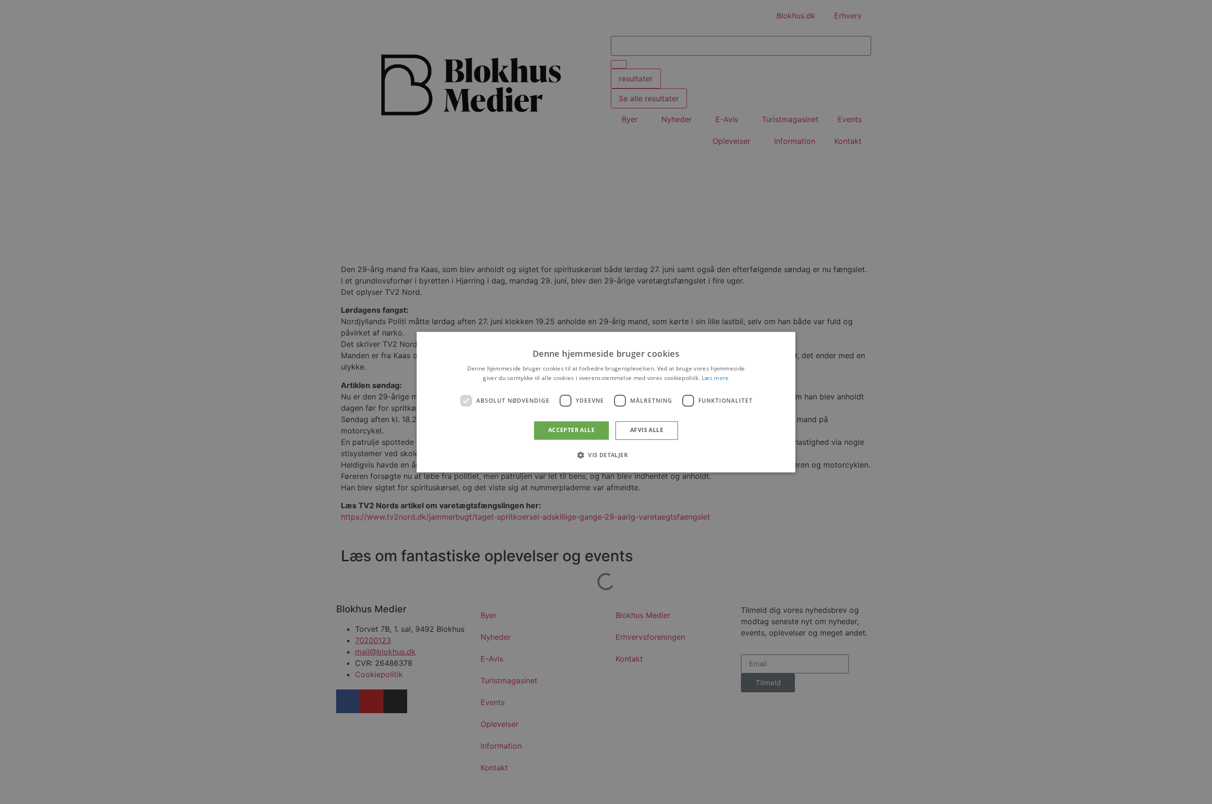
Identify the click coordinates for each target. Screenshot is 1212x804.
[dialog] (606, 402)
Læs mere (715, 378)
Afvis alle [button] (646, 430)
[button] (606, 454)
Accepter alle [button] (571, 430)
